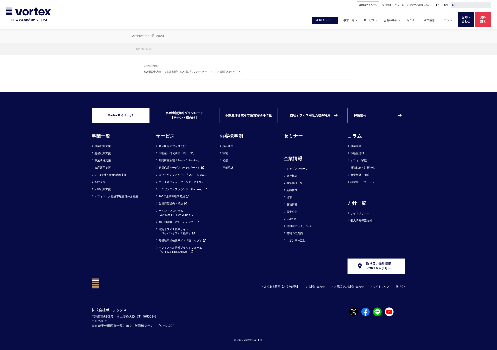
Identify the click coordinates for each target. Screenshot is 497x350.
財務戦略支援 (103, 153)
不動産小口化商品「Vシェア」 (177, 153)
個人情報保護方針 (361, 220)
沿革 (289, 197)
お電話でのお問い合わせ (349, 286)
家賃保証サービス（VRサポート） (179, 167)
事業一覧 (101, 135)
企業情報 (293, 158)
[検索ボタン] (453, 5)
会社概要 (292, 175)
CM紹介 (291, 218)
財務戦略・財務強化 (362, 167)
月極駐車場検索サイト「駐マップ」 (180, 240)
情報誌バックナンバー (300, 226)
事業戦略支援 (103, 146)
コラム (355, 135)
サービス (165, 135)
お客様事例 (231, 135)
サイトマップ (381, 286)
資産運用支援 (103, 167)
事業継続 (355, 146)
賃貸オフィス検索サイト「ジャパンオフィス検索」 (175, 231)
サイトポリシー (359, 213)
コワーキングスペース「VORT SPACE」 (183, 174)
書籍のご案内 (295, 233)
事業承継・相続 (359, 174)
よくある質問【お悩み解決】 (281, 286)
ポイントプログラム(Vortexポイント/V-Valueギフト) (178, 212)
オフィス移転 (358, 160)
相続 (225, 160)
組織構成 (292, 190)
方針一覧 (357, 203)
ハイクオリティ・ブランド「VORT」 (181, 182)
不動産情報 (357, 153)
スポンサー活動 (296, 240)
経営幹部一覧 (295, 183)
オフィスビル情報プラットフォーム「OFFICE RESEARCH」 (180, 249)
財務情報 (292, 204)
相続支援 (100, 182)
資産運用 (227, 146)
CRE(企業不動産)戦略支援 (111, 174)
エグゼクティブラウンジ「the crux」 (181, 189)
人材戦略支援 (103, 189)
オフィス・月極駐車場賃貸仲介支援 (116, 196)
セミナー (293, 135)
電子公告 (292, 211)
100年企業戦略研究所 (172, 196)
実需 (225, 153)
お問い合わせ (316, 286)
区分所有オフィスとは (172, 146)
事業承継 (227, 167)
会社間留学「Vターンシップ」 (177, 222)
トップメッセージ (297, 168)
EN (438, 5)
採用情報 (360, 115)
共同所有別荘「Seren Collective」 (179, 160)
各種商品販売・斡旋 (171, 203)
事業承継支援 (103, 160)
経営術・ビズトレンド (364, 182)
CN (446, 5)
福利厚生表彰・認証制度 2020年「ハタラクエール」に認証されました (193, 72)
